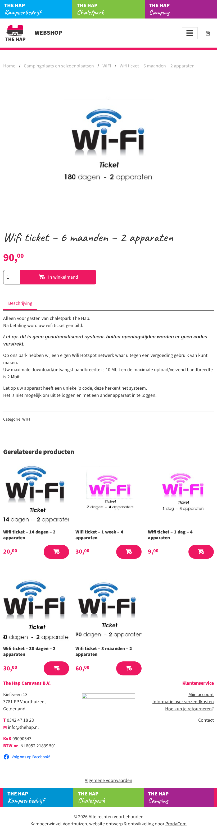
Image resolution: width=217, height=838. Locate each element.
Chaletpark (90, 9)
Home (9, 66)
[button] (56, 552)
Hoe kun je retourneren (188, 709)
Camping (159, 9)
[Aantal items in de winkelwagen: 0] (208, 33)
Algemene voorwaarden (108, 780)
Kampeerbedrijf (22, 9)
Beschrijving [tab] (20, 303)
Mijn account (201, 694)
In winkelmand (62, 277)
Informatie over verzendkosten (183, 701)
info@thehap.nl (23, 727)
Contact (206, 720)
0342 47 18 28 (20, 720)
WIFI (106, 66)
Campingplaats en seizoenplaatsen (59, 66)
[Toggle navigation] (190, 33)
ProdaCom (176, 824)
